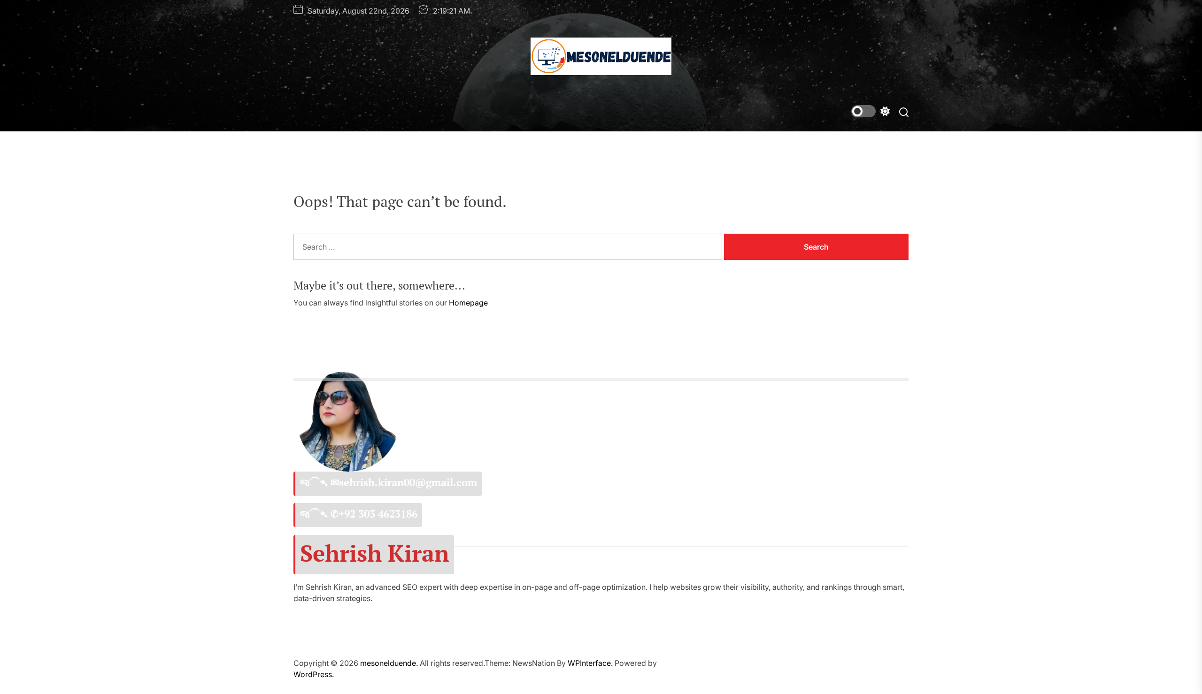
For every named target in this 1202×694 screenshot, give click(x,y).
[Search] (904, 111)
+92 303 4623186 (378, 514)
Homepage (468, 302)
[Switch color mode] (870, 111)
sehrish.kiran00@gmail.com (408, 482)
